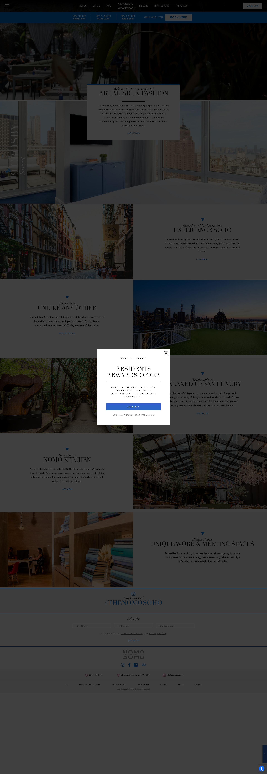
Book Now (133, 407)
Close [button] (166, 353)
